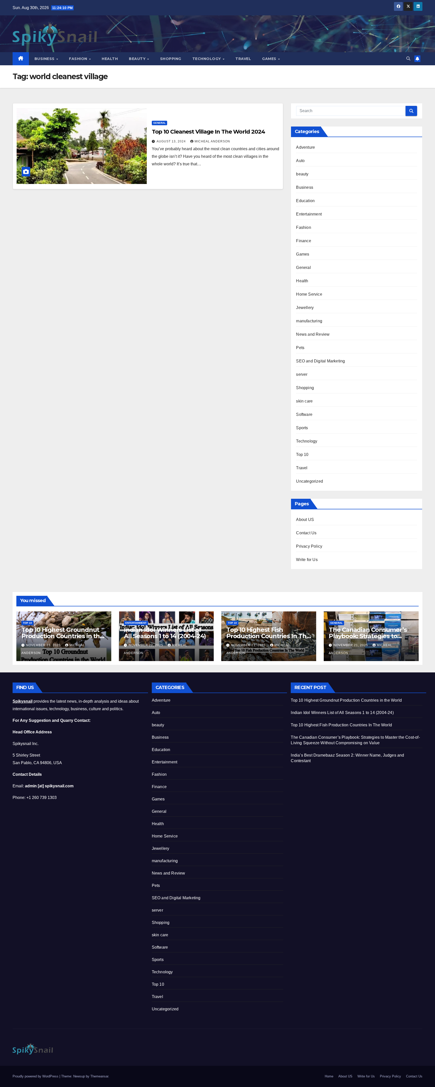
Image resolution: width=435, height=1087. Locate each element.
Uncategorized (309, 481)
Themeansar (99, 1076)
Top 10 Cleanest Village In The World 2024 (208, 131)
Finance (303, 241)
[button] (408, 58)
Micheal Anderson (212, 141)
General (159, 122)
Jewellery (305, 307)
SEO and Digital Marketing (320, 361)
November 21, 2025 (249, 645)
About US (305, 519)
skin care (304, 401)
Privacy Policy (309, 546)
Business (45, 58)
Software (304, 414)
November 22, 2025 (146, 645)
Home (329, 1076)
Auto (300, 161)
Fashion (78, 58)
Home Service (309, 294)
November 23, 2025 (44, 645)
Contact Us (306, 533)
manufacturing (309, 321)
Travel (243, 58)
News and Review (313, 334)
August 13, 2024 (172, 141)
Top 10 (302, 454)
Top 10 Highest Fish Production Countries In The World (268, 636)
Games (269, 58)
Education (305, 201)
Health (110, 58)
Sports (302, 428)
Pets (300, 348)
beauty (302, 174)
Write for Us (306, 559)
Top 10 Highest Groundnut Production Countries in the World (62, 636)
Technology (207, 58)
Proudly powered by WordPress (36, 1076)
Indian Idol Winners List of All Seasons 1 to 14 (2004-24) (165, 633)
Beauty (138, 58)
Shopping (170, 58)
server (301, 374)
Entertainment (309, 214)
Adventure (305, 147)
